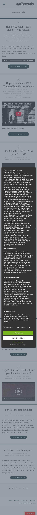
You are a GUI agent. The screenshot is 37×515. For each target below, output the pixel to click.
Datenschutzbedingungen (18, 345)
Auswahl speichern (18, 338)
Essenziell (9, 328)
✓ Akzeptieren (18, 333)
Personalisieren (18, 342)
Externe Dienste (25, 328)
